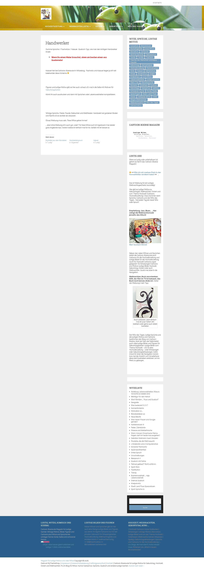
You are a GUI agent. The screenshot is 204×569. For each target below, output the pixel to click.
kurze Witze (147, 77)
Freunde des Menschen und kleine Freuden (143, 61)
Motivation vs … (137, 411)
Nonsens (133, 85)
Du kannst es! (154, 26)
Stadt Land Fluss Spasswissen (143, 486)
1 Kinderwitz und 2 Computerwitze (144, 444)
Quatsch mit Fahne (138, 461)
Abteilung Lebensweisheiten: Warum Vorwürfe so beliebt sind (145, 393)
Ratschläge (134, 88)
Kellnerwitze (150, 71)
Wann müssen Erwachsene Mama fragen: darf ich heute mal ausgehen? (145, 434)
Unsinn (132, 97)
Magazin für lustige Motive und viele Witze (57, 561)
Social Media (152, 91)
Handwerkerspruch (76, 140)
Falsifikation (135, 470)
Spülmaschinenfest (138, 450)
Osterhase (144, 85)
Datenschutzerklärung (80, 563)
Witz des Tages (135, 26)
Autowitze (134, 46)
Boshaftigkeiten (136, 49)
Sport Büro (135, 467)
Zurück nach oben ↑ (136, 566)
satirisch (156, 88)
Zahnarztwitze (136, 105)
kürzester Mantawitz (139, 447)
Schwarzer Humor (137, 91)
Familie (140, 57)
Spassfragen (135, 94)
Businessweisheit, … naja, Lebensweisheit (140, 477)
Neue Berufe (136, 417)
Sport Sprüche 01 (137, 489)
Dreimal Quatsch (137, 481)
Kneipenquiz (135, 77)
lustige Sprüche (153, 79)
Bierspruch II (136, 458)
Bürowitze (134, 52)
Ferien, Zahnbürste (138, 428)
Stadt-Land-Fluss (150, 94)
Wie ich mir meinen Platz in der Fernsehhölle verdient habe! (145, 173)
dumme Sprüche (136, 54)
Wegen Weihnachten (138, 100)
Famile (132, 57)
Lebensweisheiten (137, 79)
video (155, 97)
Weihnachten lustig (79, 26)
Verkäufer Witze (144, 97)
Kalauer (95, 140)
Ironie (132, 71)
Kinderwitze (142, 74)
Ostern (99, 26)
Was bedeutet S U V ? (139, 405)
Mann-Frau (134, 82)
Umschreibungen (137, 455)
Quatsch (153, 85)
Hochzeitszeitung (54, 26)
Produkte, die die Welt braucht (142, 441)
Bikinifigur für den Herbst (140, 397)
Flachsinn (149, 57)
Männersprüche (147, 82)
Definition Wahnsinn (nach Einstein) (144, 438)
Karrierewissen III (137, 425)
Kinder (132, 74)
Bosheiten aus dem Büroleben (56, 140)
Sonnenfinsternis (137, 408)
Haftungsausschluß (97, 563)
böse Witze (149, 49)
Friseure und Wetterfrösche (141, 430)
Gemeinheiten (147, 65)
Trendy (134, 473)
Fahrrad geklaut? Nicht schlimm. (143, 464)
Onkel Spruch (136, 453)
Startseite (157, 3)
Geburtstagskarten (53, 90)
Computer (145, 52)
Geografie (135, 402)
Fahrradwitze (151, 54)
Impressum (65, 563)
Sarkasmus (146, 88)
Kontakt (109, 563)
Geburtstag (115, 26)
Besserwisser (146, 46)
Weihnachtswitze (137, 102)
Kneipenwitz (136, 483)
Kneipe (152, 74)
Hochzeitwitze (152, 68)
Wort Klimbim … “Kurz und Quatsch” (145, 400)
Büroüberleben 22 (138, 414)
